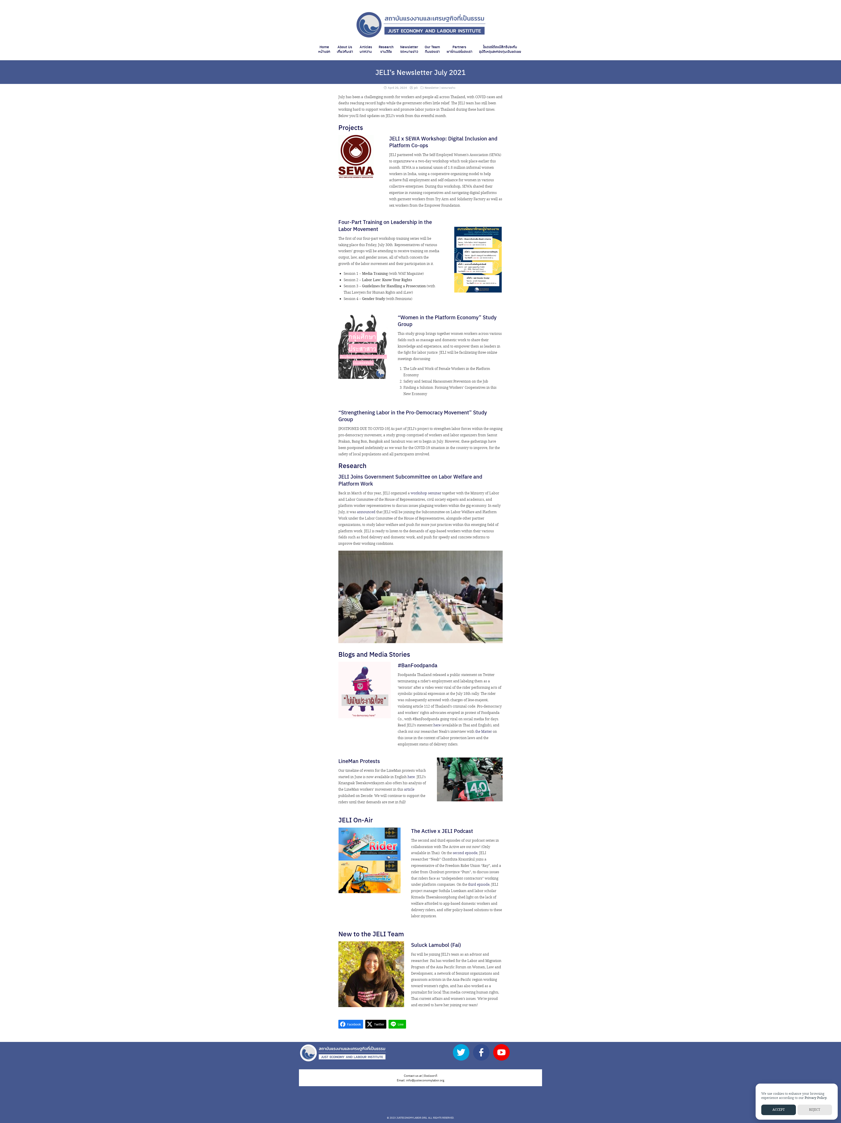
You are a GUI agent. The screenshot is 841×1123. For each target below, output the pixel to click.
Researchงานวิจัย (386, 49)
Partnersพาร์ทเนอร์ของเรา (459, 49)
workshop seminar (426, 493)
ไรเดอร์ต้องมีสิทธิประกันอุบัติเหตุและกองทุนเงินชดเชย (500, 49)
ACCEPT (778, 1109)
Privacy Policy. (816, 1097)
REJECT (814, 1109)
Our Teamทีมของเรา (432, 49)
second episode (465, 853)
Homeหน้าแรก (324, 49)
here (437, 725)
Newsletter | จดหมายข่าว (440, 87)
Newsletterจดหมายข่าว (409, 49)
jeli (416, 87)
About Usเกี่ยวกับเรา (345, 49)
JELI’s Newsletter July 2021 (420, 72)
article (409, 789)
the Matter (483, 731)
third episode (478, 884)
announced (366, 512)
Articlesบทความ (366, 49)
